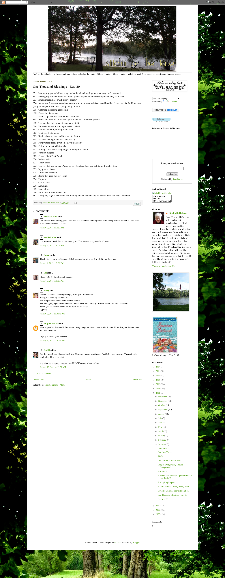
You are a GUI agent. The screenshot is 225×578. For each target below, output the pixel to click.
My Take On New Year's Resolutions (173, 491)
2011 (158, 393)
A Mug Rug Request (166, 482)
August (161, 414)
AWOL (161, 456)
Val (45, 273)
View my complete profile (163, 266)
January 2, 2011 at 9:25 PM (52, 281)
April (160, 431)
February (162, 440)
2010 (158, 506)
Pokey (46, 290)
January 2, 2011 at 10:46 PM (52, 314)
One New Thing (165, 452)
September (163, 409)
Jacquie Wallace (51, 323)
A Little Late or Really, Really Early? (174, 487)
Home (88, 380)
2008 (158, 514)
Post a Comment (44, 373)
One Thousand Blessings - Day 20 (172, 495)
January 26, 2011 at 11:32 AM (53, 367)
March (161, 435)
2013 (158, 384)
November (163, 401)
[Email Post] (75, 203)
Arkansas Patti (50, 216)
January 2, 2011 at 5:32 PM (52, 263)
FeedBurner (178, 179)
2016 (158, 371)
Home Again (163, 448)
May (160, 427)
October (162, 405)
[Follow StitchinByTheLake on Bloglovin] (165, 111)
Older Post (137, 380)
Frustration (162, 471)
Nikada (117, 543)
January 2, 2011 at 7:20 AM (52, 228)
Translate (173, 101)
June (160, 422)
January (161, 444)
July (160, 418)
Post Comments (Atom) (55, 385)
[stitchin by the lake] (161, 193)
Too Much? (162, 499)
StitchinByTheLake (51, 203)
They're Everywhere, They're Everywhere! (170, 466)
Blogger (136, 543)
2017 (158, 367)
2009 (158, 510)
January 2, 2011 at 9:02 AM (52, 245)
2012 (158, 388)
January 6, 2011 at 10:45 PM (52, 340)
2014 (158, 380)
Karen (46, 255)
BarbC (47, 350)
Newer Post (39, 380)
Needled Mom (50, 237)
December (163, 396)
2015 (158, 375)
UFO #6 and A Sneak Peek (169, 460)
